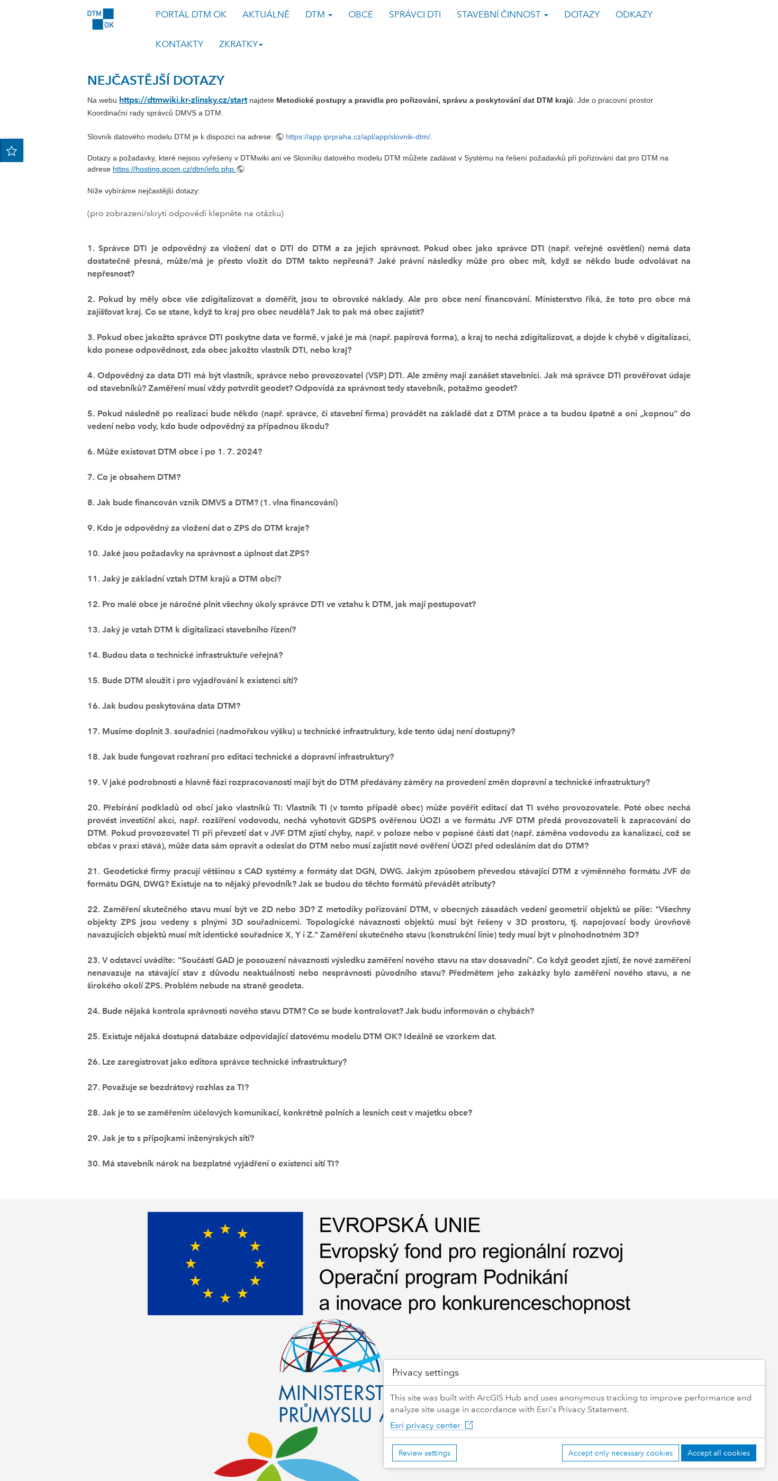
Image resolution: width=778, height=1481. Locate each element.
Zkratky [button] (238, 44)
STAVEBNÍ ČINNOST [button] (500, 14)
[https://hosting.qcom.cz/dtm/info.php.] (241, 169)
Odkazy (634, 14)
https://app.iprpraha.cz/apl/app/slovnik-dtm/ (358, 136)
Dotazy (582, 14)
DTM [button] (316, 14)
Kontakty (179, 44)
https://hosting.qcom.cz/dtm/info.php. (174, 169)
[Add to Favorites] (11, 150)
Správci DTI (415, 14)
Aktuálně (266, 14)
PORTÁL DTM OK (191, 14)
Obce (360, 14)
